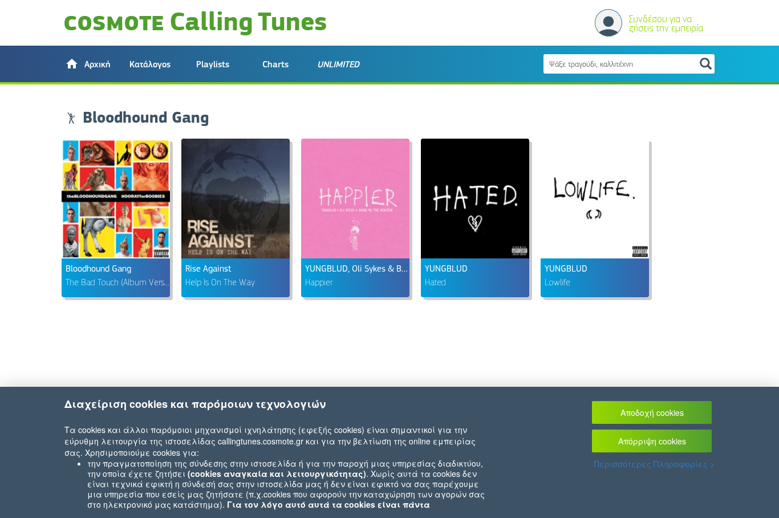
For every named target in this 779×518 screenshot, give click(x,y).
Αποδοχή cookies (652, 412)
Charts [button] (275, 64)
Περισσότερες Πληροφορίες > (654, 464)
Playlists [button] (212, 64)
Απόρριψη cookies (652, 441)
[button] (87, 64)
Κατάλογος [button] (150, 64)
